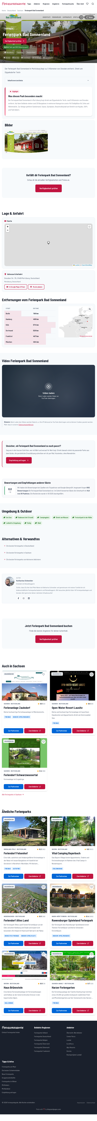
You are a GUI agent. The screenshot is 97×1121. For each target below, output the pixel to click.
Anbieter (37, 4)
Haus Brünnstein (13, 987)
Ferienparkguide (14, 4)
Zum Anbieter (33, 731)
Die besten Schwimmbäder (11, 1070)
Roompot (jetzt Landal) (74, 1055)
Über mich (80, 4)
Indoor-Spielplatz (28, 936)
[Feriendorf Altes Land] (24, 898)
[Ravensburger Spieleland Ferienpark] (72, 898)
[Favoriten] (87, 4)
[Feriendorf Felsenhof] (24, 831)
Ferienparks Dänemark (41, 1047)
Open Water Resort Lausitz (67, 707)
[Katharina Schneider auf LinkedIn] (29, 598)
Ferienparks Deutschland (42, 1036)
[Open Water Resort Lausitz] (72, 685)
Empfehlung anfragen (17, 460)
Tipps (29, 4)
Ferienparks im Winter (9, 1081)
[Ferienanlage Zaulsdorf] (24, 685)
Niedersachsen (9, 916)
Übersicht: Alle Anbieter (74, 1033)
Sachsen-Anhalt (58, 983)
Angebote (55, 4)
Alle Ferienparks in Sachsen (12, 794)
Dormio (69, 1051)
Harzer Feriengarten (63, 987)
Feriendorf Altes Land (16, 920)
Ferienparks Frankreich (42, 1051)
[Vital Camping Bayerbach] (72, 831)
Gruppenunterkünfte (8, 1078)
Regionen (46, 4)
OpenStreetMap (87, 265)
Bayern (54, 849)
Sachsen (20, 10)
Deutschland (11, 10)
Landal (69, 1040)
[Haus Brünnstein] (24, 965)
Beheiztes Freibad (12, 936)
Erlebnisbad (57, 868)
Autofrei (16, 868)
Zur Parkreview (13, 731)
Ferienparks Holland (41, 1033)
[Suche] (92, 3)
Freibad (8, 717)
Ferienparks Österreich (42, 1044)
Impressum (81, 1103)
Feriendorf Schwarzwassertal (21, 775)
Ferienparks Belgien (41, 1040)
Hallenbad (9, 1003)
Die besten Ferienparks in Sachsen (18, 552)
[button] (26, 142)
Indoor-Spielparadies (21, 717)
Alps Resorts (71, 1047)
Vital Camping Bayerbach (66, 853)
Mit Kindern (5, 1085)
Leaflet (77, 265)
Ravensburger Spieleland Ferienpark (72, 920)
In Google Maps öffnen (17, 287)
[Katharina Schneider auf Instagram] (23, 598)
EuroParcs (70, 1044)
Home (4, 10)
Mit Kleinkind (6, 1089)
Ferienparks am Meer (9, 1067)
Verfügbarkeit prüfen (13, 41)
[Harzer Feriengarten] (72, 965)
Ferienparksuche (68, 4)
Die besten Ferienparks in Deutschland (20, 546)
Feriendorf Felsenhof (16, 853)
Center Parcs (71, 1036)
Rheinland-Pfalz (10, 849)
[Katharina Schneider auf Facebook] (18, 598)
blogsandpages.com (54, 1109)
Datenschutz (91, 1103)
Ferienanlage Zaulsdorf (17, 707)
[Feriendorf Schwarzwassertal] (24, 753)
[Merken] (81, 17)
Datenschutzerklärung (26, 425)
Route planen (37, 287)
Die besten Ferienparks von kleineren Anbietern (23, 559)
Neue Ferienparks (8, 1074)
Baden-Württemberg (59, 916)
